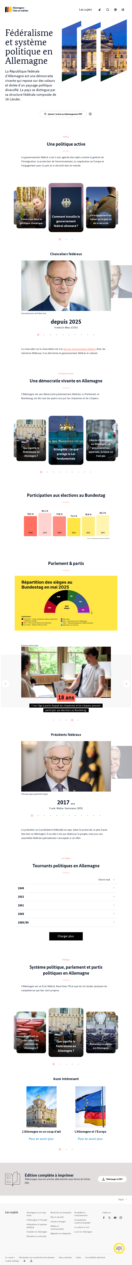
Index (78, 1257)
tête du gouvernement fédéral (79, 349)
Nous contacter (65, 1257)
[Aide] (90, 114)
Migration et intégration (61, 1233)
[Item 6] (75, 335)
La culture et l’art (81, 1227)
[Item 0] (60, 239)
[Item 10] (94, 815)
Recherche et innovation (61, 1212)
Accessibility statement (95, 1257)
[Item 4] (63, 335)
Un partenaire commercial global (82, 1221)
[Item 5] (69, 335)
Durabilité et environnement (80, 1214)
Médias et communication (57, 1227)
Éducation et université (36, 1236)
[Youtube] (115, 1217)
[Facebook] (103, 1217)
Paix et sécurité (57, 1217)
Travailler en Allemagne (37, 1231)
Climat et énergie (58, 1221)
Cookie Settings (12, 1260)
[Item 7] (81, 335)
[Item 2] (72, 239)
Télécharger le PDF (114, 1179)
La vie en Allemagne (83, 1231)
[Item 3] (57, 335)
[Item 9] (94, 335)
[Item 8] (88, 335)
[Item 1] (66, 239)
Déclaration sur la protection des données (37, 1257)
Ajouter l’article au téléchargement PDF (65, 114)
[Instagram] (120, 1217)
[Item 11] (100, 815)
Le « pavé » (10, 1257)
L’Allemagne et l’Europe (37, 1219)
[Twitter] (109, 1217)
